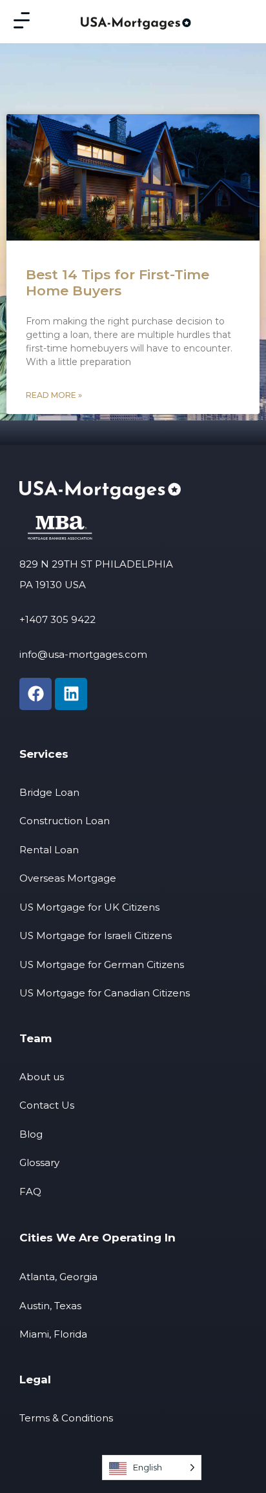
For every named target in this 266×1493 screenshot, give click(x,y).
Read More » (54, 395)
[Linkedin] (71, 694)
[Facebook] (35, 694)
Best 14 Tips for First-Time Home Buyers (117, 282)
